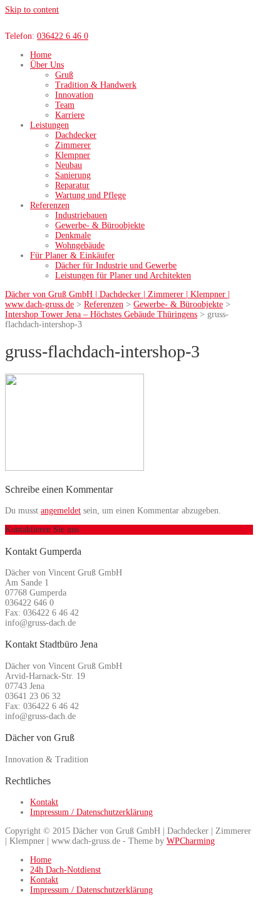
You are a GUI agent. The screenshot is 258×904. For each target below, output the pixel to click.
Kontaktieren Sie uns (42, 529)
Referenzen (50, 205)
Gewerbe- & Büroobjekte (100, 225)
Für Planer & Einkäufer (72, 255)
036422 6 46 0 (62, 36)
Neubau (68, 165)
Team (65, 105)
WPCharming (191, 841)
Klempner (72, 155)
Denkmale (73, 235)
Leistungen (49, 125)
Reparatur (72, 185)
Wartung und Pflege (90, 195)
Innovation (74, 95)
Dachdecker (75, 135)
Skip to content (32, 9)
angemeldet (61, 510)
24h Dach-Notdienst (65, 870)
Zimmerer (73, 145)
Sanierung (73, 175)
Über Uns (47, 65)
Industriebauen (81, 215)
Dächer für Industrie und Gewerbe (116, 265)
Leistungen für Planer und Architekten (123, 275)
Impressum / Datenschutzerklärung (91, 812)
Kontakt (44, 802)
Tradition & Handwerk (96, 85)
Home (40, 55)
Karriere (70, 115)
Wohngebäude (80, 245)
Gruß (64, 75)
